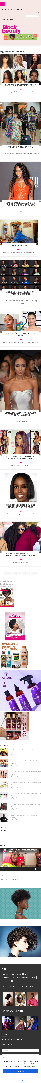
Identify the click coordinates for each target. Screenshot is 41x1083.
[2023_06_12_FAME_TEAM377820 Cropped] (32, 999)
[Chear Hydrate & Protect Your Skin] (14, 669)
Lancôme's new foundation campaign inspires (20, 293)
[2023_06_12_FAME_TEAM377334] (8, 999)
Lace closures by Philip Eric (20, 85)
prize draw (16, 981)
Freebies (33, 977)
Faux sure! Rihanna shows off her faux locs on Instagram (21, 554)
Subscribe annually (6, 586)
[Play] (2, 869)
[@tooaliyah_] (20, 1023)
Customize (20, 1076)
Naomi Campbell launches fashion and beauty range (20, 204)
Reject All (20, 1080)
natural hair (6, 974)
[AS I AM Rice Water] (20, 711)
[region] (20, 1069)
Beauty (26, 974)
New (13, 974)
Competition (6, 977)
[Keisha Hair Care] (14, 740)
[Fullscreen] (38, 869)
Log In (37, 12)
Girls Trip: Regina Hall (20, 147)
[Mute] (35, 869)
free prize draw (6, 981)
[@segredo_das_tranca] (32, 1023)
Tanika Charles (19, 245)
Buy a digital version (6, 584)
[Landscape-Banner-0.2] (20, 39)
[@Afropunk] (8, 1023)
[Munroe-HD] (20, 957)
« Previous (8, 573)
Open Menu (2, 4)
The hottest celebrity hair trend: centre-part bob (20, 506)
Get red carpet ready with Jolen (20, 334)
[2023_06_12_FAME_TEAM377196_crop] (20, 999)
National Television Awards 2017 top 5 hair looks (20, 414)
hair (13, 977)
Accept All (20, 1071)
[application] (20, 859)
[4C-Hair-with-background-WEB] (20, 918)
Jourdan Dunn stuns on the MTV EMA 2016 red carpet (20, 457)
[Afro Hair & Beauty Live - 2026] (14, 640)
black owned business (22, 977)
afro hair (19, 974)
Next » (34, 573)
